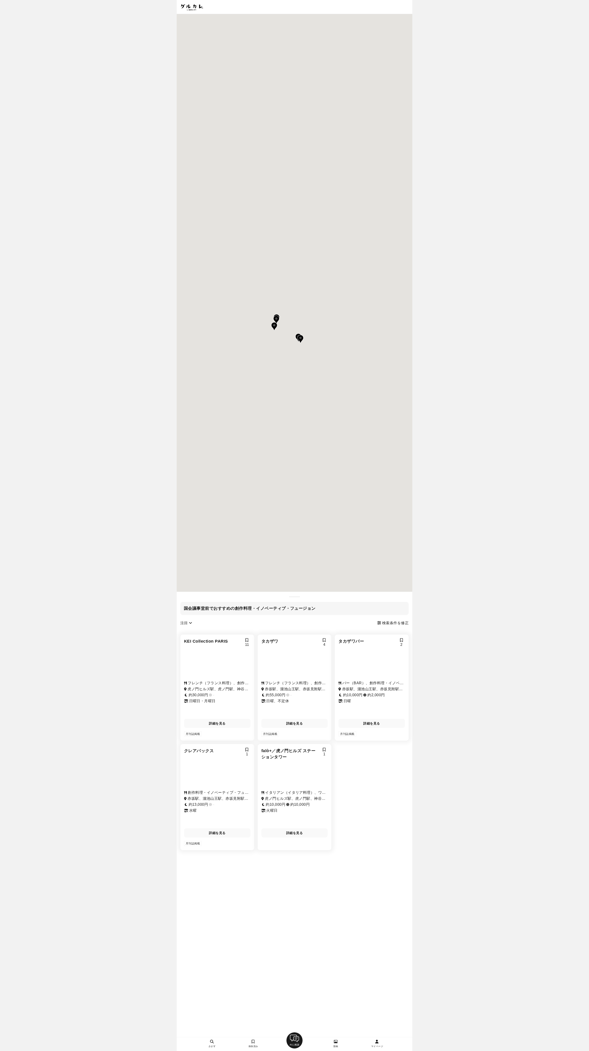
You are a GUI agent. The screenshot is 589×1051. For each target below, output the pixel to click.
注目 (184, 623)
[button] (276, 319)
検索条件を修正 (395, 623)
